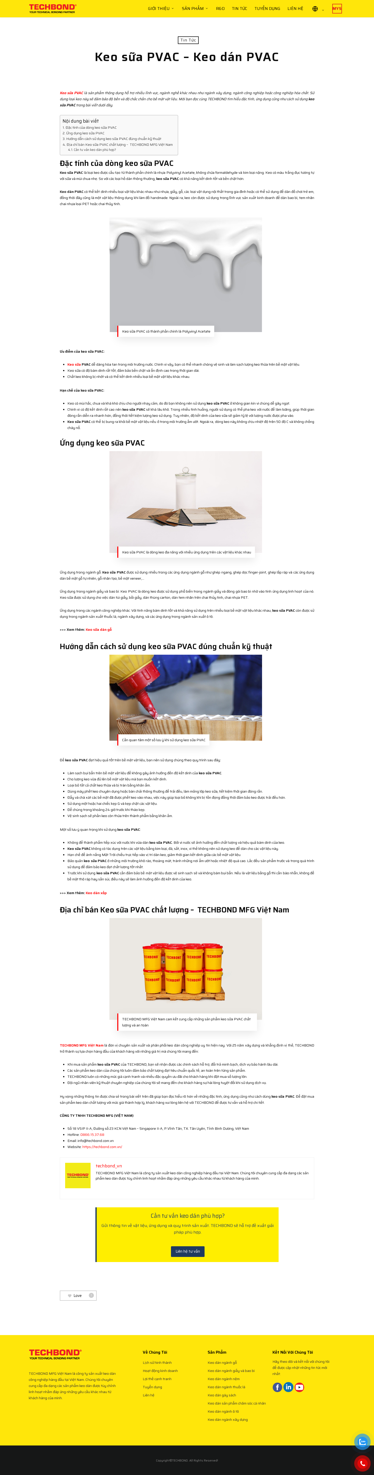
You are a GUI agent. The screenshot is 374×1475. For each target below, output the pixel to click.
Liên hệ (148, 1395)
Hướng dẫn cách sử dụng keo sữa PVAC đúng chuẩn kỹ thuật (113, 138)
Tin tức (188, 40)
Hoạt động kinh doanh (160, 1370)
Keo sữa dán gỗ (99, 629)
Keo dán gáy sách (222, 1395)
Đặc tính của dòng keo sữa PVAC (91, 127)
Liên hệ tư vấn (188, 1251)
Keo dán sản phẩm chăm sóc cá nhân (237, 1403)
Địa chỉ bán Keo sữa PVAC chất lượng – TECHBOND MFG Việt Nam (120, 144)
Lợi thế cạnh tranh (157, 1379)
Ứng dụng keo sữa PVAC (85, 133)
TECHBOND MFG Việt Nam (82, 1045)
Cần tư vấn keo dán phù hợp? (95, 149)
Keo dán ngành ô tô (223, 1411)
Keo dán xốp (96, 893)
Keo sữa (74, 364)
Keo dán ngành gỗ (222, 1362)
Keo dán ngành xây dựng (228, 1419)
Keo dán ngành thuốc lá (226, 1387)
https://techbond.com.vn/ (102, 1147)
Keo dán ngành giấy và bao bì (231, 1370)
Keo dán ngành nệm (224, 1379)
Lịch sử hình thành (157, 1362)
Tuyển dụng (152, 1387)
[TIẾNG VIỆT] (318, 8)
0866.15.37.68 (92, 1134)
